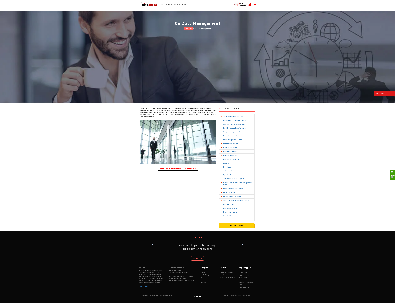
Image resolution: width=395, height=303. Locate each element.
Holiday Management (230, 155)
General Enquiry (244, 287)
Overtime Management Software (234, 124)
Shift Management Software (233, 116)
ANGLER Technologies (235, 295)
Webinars (203, 282)
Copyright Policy (244, 275)
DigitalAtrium (247, 295)
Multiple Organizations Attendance (234, 128)
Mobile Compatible (229, 192)
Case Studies (224, 275)
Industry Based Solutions (227, 277)
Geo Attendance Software (232, 196)
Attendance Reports (230, 208)
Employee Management (231, 147)
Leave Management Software (233, 140)
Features (188, 29)
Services (222, 280)
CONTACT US (197, 258)
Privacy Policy (243, 272)
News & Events (205, 280)
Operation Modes (228, 175)
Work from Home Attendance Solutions (236, 200)
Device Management (230, 136)
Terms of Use (243, 277)
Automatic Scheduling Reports (233, 179)
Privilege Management (230, 151)
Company (204, 272)
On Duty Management (230, 144)
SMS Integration (228, 204)
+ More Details (143, 287)
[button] (384, 93)
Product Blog (205, 275)
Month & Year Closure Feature (233, 189)
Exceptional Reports (230, 212)
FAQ (202, 277)
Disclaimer (242, 280)
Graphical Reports (229, 216)
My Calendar (227, 167)
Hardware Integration (226, 272)
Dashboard (226, 163)
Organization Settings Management (235, 120)
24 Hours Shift (228, 171)
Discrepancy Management (232, 159)
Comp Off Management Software (234, 132)
